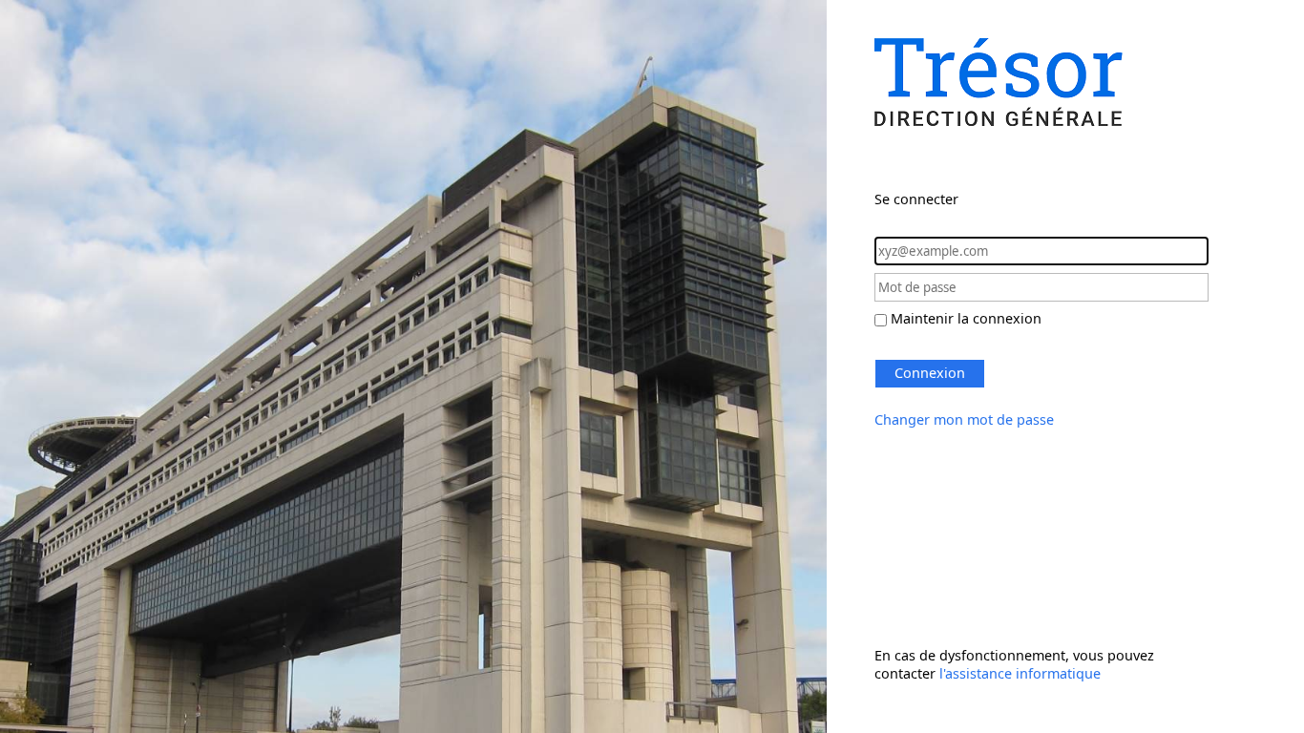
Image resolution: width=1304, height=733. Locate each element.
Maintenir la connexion (966, 318)
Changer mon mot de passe (964, 419)
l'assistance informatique (1020, 673)
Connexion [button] (929, 373)
